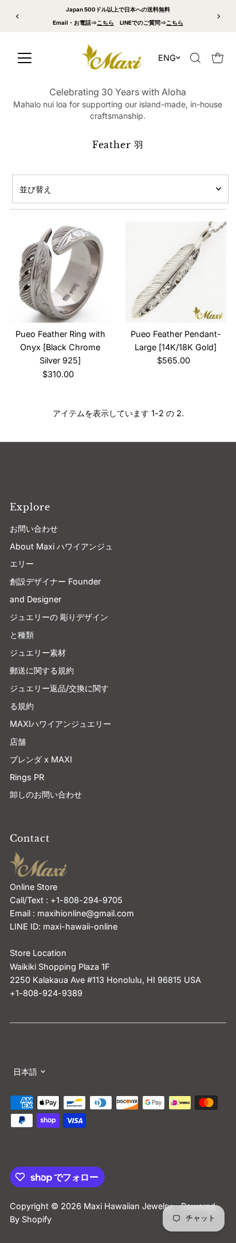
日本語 (25, 1072)
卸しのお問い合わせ (46, 794)
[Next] (218, 16)
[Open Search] (195, 58)
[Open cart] (217, 58)
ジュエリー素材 (38, 652)
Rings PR (27, 777)
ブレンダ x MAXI (41, 759)
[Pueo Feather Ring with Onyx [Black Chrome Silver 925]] (60, 272)
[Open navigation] (38, 58)
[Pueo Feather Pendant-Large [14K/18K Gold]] (175, 272)
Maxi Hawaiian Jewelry (129, 1206)
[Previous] (17, 16)
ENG (167, 58)
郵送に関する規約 (42, 670)
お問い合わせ (34, 528)
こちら (105, 23)
